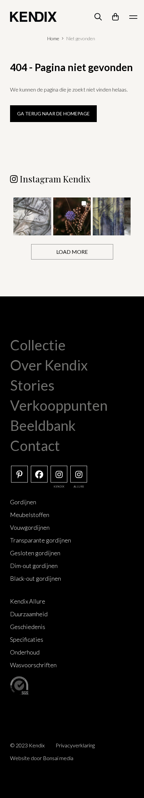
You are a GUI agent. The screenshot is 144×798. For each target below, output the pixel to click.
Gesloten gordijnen (35, 553)
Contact (35, 445)
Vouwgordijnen (30, 527)
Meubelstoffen (29, 514)
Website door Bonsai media (41, 758)
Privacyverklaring (75, 745)
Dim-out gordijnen (34, 565)
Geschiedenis (27, 626)
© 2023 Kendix (27, 745)
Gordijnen (23, 502)
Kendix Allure (27, 601)
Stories (32, 385)
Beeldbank (43, 425)
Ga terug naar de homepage (53, 113)
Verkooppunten (58, 405)
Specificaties (26, 639)
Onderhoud (25, 652)
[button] (32, 216)
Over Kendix (49, 365)
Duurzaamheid (29, 614)
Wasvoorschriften (33, 665)
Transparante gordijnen (40, 540)
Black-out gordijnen (35, 578)
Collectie (38, 345)
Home (53, 38)
